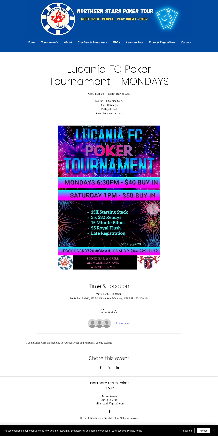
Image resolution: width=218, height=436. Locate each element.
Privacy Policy (134, 430)
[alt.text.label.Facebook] (109, 411)
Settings (187, 430)
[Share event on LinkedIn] (117, 367)
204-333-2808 (109, 400)
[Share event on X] (109, 367)
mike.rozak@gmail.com (109, 403)
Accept (203, 430)
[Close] (214, 430)
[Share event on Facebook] (100, 367)
